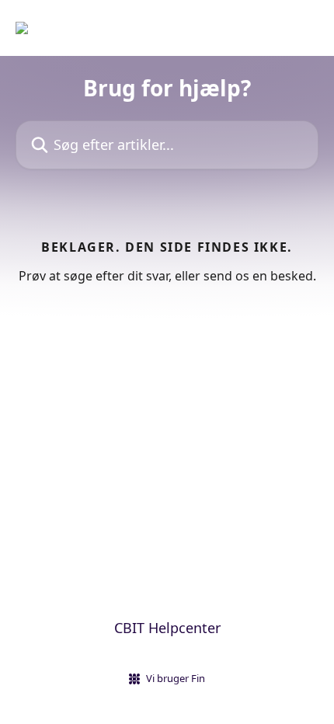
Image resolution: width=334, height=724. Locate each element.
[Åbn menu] (304, 28)
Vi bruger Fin (175, 678)
